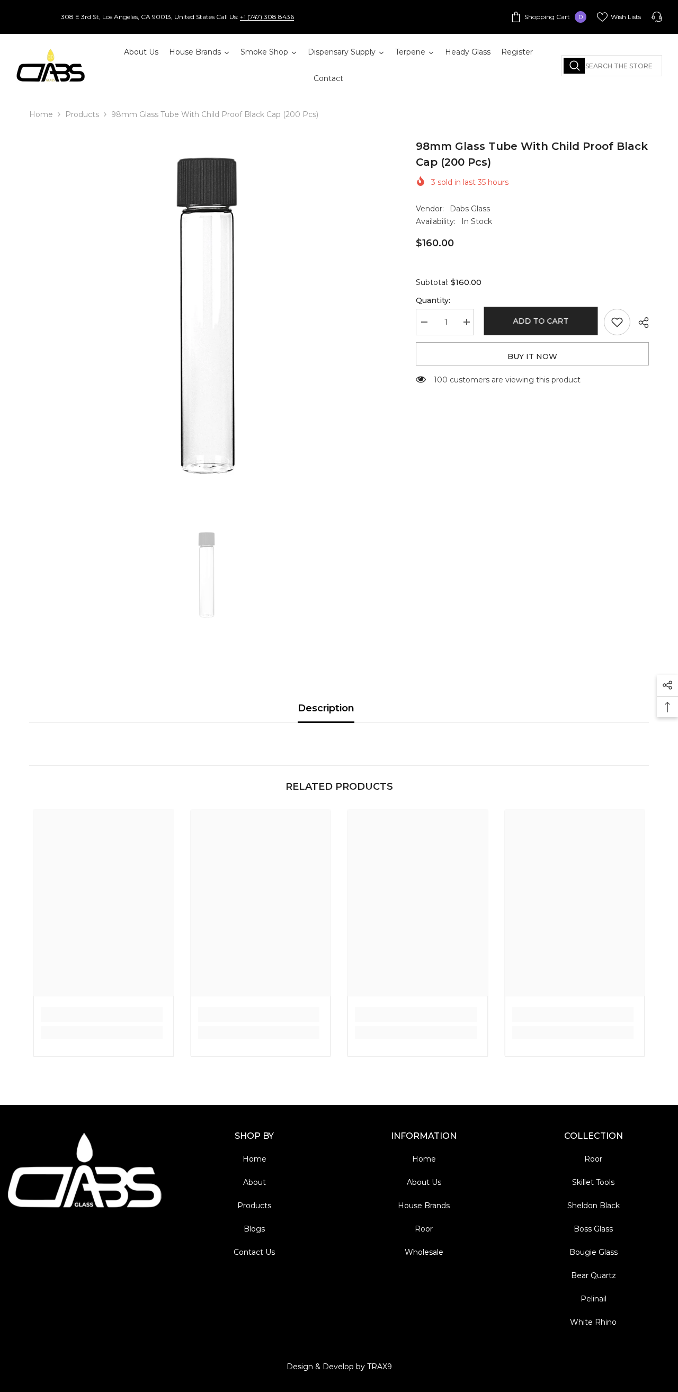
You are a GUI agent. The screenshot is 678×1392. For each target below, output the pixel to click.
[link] (102, 1014)
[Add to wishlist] (617, 322)
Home (41, 114)
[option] (207, 316)
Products (82, 114)
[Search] (611, 65)
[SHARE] (639, 322)
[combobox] (611, 65)
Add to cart (539, 321)
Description (326, 708)
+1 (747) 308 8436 (267, 17)
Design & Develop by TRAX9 (339, 1366)
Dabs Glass (470, 208)
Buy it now (532, 356)
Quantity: (433, 300)
